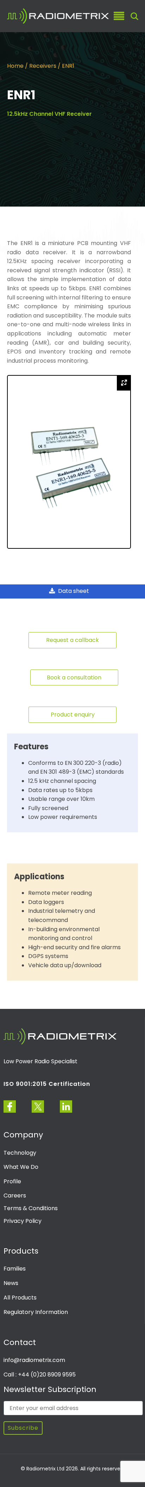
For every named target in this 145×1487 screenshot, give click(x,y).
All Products (20, 1297)
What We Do (21, 1167)
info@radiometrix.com (34, 1360)
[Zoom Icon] (124, 383)
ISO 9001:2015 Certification (47, 1084)
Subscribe (23, 1428)
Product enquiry (73, 714)
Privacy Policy (23, 1221)
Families (15, 1269)
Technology (20, 1153)
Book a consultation (74, 677)
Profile (12, 1181)
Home (15, 66)
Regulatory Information (36, 1312)
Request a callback (72, 640)
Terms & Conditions (31, 1208)
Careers (15, 1195)
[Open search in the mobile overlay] (134, 16)
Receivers (42, 66)
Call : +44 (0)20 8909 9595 (40, 1374)
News (11, 1283)
